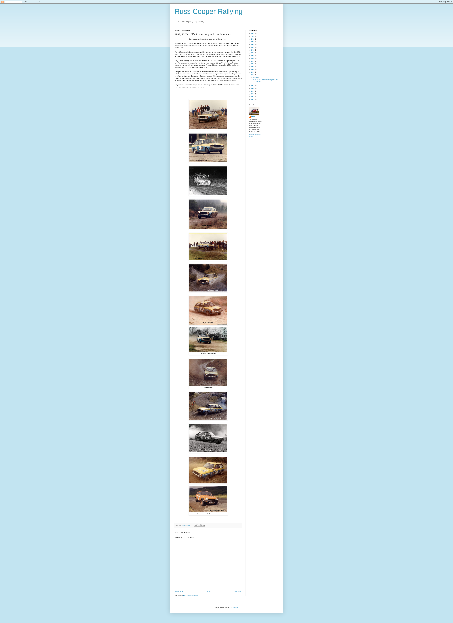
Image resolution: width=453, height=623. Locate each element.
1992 (253, 50)
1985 (253, 67)
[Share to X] (199, 525)
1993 (253, 47)
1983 (253, 72)
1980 (253, 88)
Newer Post (179, 592)
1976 (253, 94)
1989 (253, 55)
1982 (253, 75)
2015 (253, 33)
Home (209, 592)
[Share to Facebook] (201, 525)
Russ (253, 117)
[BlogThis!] (197, 525)
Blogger (235, 608)
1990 (253, 53)
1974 (253, 97)
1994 (253, 44)
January (255, 77)
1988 (253, 58)
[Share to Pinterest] (204, 525)
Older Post (238, 592)
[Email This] (195, 525)
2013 (253, 36)
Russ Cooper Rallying (209, 11)
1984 (253, 69)
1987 (253, 61)
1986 (253, 64)
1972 (253, 99)
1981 (253, 85)
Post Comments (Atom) (190, 595)
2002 (253, 39)
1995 (253, 42)
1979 (253, 91)
